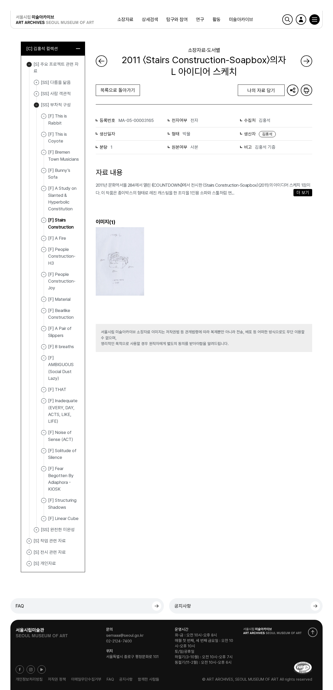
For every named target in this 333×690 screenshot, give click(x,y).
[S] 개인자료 (29, 564)
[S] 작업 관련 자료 (29, 541)
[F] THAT (57, 389)
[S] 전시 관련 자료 (29, 552)
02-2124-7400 (119, 641)
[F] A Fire (57, 238)
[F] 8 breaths (61, 346)
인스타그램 (31, 669)
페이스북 (20, 669)
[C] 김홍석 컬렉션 (42, 48)
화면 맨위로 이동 (312, 632)
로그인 (301, 19)
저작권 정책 (57, 679)
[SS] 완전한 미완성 (36, 530)
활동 (217, 19)
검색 (287, 19)
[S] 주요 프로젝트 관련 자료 (29, 64)
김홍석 (267, 134)
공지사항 (182, 606)
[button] (314, 19)
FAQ (20, 606)
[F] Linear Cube (63, 518)
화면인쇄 (306, 90)
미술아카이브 (241, 19)
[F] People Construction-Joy (61, 281)
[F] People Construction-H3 (61, 256)
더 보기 (303, 192)
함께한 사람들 (148, 679)
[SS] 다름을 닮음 (36, 83)
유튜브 (42, 669)
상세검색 (150, 19)
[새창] (302, 668)
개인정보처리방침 (29, 679)
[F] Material (59, 299)
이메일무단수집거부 (86, 679)
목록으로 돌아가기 (117, 90)
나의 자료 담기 (261, 90)
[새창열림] (42, 631)
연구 (200, 19)
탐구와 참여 (177, 19)
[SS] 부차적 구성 (36, 105)
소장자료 (125, 19)
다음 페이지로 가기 (306, 61)
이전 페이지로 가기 (101, 61)
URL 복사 (292, 90)
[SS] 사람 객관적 (36, 94)
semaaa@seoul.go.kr (125, 635)
